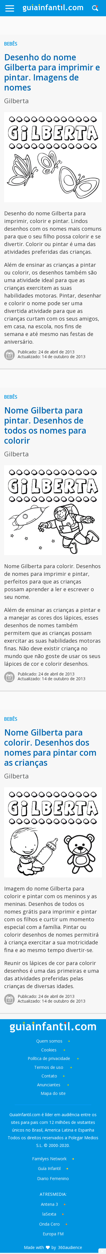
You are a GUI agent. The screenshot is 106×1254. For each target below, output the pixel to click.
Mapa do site (53, 1093)
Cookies (49, 1050)
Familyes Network (49, 1158)
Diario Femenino (53, 1178)
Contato (49, 1076)
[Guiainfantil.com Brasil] (53, 10)
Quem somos (49, 1041)
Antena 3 (49, 1204)
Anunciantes (48, 1084)
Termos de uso (48, 1067)
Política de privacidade (49, 1058)
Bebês (10, 44)
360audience (70, 1247)
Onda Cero (49, 1224)
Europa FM (53, 1234)
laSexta (49, 1214)
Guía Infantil (49, 1168)
